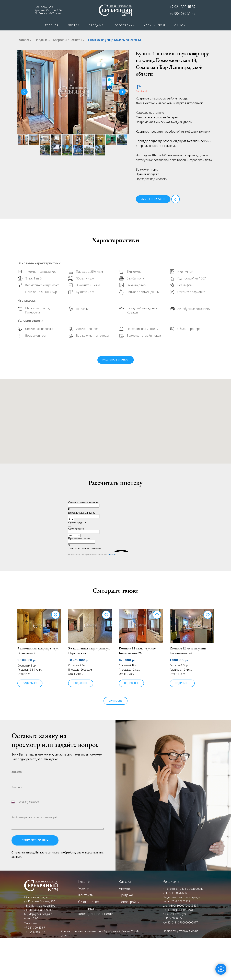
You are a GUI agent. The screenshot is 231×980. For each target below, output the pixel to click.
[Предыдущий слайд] (24, 91)
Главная (51, 25)
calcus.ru (112, 554)
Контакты (86, 895)
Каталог (23, 40)
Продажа (96, 25)
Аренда (73, 25)
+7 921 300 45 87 (182, 7)
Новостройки (124, 25)
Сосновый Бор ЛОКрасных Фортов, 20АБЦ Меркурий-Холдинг (48, 10)
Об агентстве (88, 902)
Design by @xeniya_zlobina (180, 931)
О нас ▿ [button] (180, 25)
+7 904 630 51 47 (182, 14)
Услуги (83, 888)
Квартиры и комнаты (67, 40)
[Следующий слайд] (122, 91)
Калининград (154, 25)
